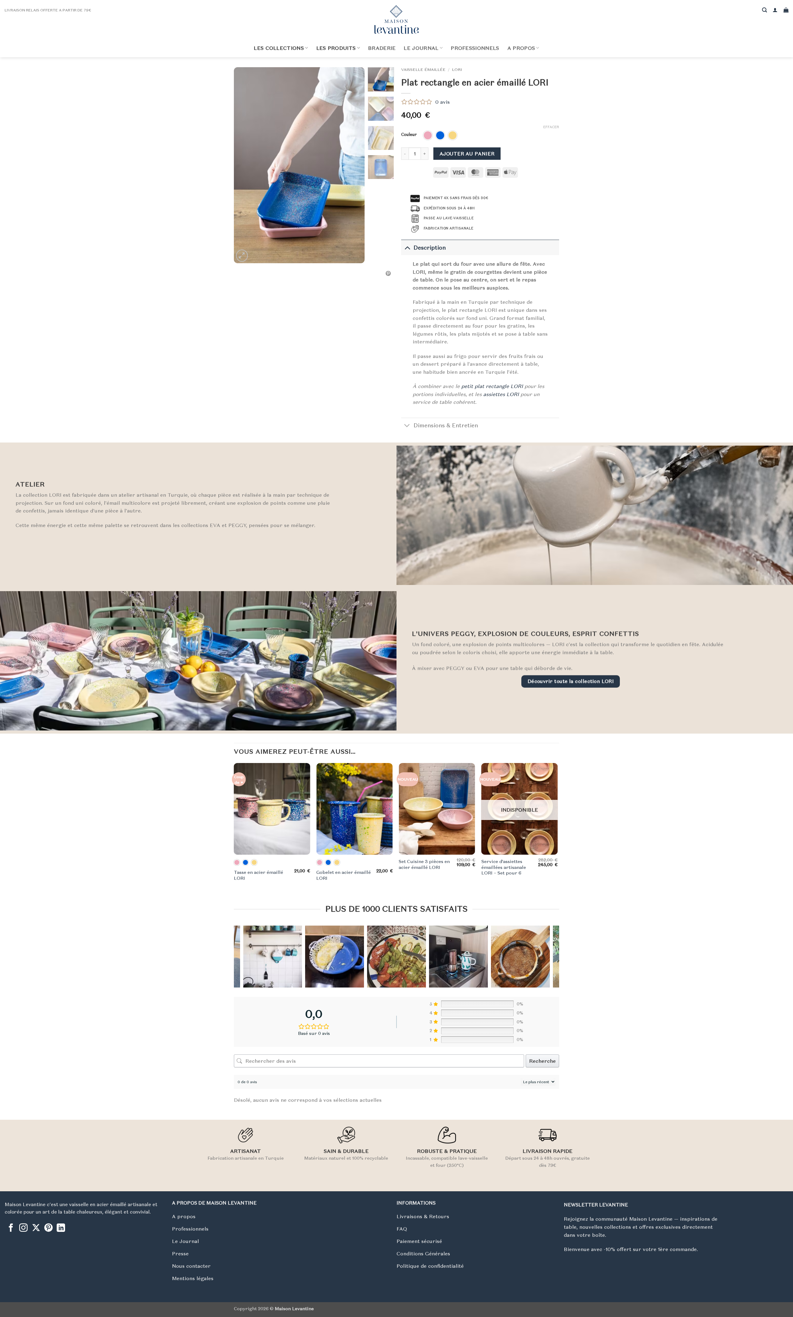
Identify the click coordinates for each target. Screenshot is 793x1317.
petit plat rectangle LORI (492, 386)
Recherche (542, 1061)
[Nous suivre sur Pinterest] (48, 1228)
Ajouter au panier (467, 154)
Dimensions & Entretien (446, 425)
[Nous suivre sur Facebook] (11, 1228)
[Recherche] (764, 10)
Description (430, 247)
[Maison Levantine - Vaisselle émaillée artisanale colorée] (396, 19)
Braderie (382, 48)
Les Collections (279, 48)
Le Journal (421, 48)
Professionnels (475, 48)
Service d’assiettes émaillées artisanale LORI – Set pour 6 (503, 867)
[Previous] (244, 165)
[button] (775, 10)
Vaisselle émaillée (423, 69)
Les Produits (336, 48)
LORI (457, 69)
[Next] (354, 165)
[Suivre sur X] (36, 1228)
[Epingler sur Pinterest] (388, 274)
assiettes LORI (501, 394)
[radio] (427, 135)
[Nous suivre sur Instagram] (23, 1228)
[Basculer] (407, 247)
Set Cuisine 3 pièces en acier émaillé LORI (424, 864)
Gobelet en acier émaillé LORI (343, 875)
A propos (521, 48)
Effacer (551, 127)
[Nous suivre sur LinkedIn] (61, 1228)
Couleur (409, 135)
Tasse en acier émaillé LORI (258, 875)
